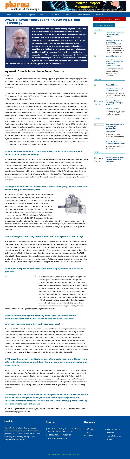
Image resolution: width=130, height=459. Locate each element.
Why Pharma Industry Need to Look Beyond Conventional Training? (115, 42)
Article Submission (83, 15)
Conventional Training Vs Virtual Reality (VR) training (115, 34)
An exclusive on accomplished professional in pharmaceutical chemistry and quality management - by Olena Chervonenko (114, 71)
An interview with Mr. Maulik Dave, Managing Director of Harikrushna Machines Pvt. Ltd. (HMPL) (115, 112)
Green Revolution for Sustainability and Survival (115, 143)
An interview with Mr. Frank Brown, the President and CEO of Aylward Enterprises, (115, 95)
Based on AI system (112, 108)
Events (18, 15)
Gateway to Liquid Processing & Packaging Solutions (114, 102)
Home (9, 15)
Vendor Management (113, 56)
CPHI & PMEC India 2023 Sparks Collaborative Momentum (115, 159)
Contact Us (99, 15)
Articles (42, 15)
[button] (43, 14)
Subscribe (67, 15)
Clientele (55, 15)
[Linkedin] (61, 444)
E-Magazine (30, 15)
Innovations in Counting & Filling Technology (114, 89)
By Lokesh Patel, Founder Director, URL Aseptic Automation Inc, (115, 136)
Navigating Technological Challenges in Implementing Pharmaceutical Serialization (115, 128)
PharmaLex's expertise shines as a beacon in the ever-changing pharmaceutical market (114, 62)
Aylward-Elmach (112, 85)
